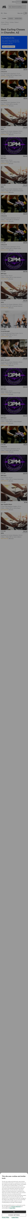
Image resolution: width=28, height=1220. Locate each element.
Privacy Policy (12, 1208)
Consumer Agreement (16, 1206)
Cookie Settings (14, 1215)
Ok (14, 1211)
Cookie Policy (15, 1217)
